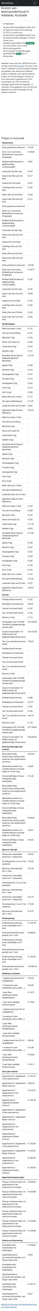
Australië (20, 66)
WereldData (7, 3)
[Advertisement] (19, 115)
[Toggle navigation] (35, 3)
